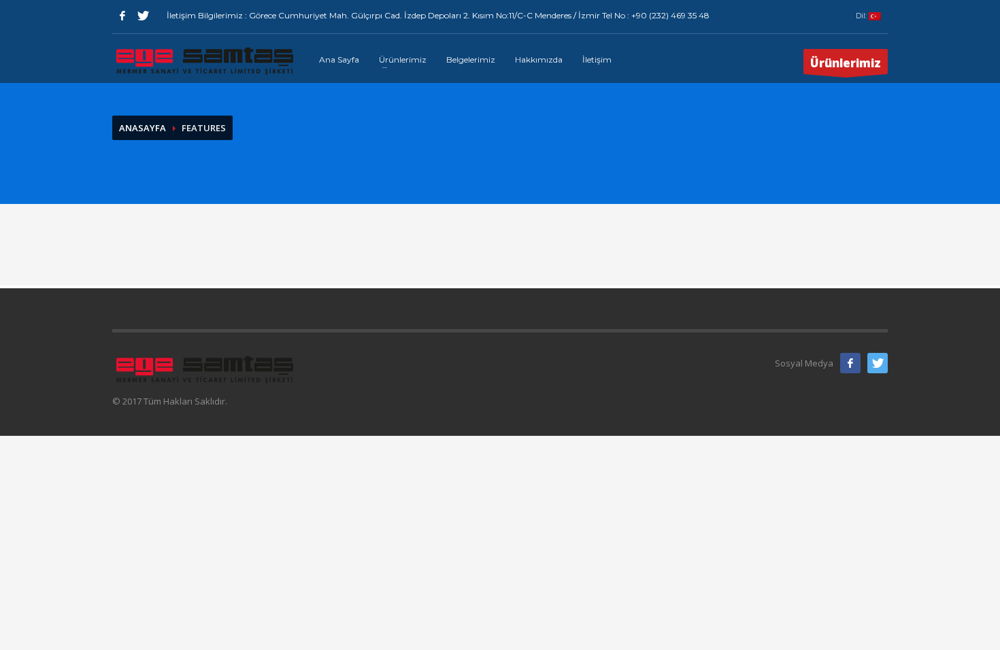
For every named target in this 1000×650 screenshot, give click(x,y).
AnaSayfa (142, 128)
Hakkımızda (539, 59)
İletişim (597, 59)
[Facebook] (122, 15)
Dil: (862, 15)
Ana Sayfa (339, 59)
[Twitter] (143, 15)
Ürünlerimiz (403, 59)
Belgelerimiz (470, 59)
